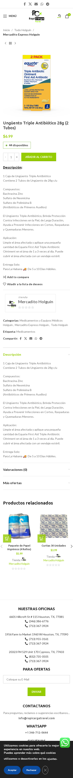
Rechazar (31, 770)
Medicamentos (25, 331)
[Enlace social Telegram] (47, 4)
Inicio (6, 30)
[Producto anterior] (5, 43)
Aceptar (12, 770)
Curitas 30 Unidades (54, 545)
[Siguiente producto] (15, 43)
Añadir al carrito (38, 157)
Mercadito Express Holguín (21, 34)
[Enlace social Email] (36, 4)
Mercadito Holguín (35, 301)
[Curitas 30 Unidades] (54, 526)
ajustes (52, 759)
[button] (7, 538)
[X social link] (30, 4)
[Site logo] (36, 15)
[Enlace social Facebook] (24, 4)
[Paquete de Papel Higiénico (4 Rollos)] (19, 526)
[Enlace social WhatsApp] (42, 4)
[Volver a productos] (10, 43)
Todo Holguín (22, 30)
